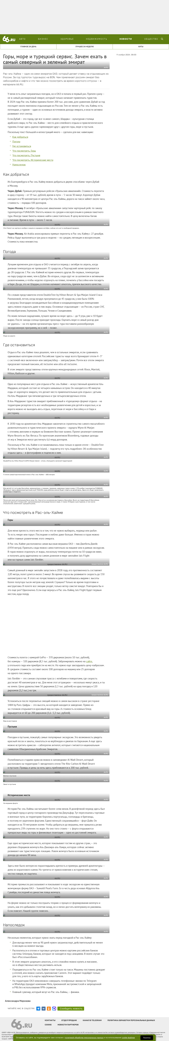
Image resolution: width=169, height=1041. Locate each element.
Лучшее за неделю (84, 46)
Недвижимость (96, 39)
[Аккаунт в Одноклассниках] (49, 1009)
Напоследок (19, 164)
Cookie (48, 1025)
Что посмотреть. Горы (24, 150)
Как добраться (20, 137)
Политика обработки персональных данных (131, 1020)
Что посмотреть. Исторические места (32, 160)
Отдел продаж (69, 1020)
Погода (16, 141)
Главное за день (28, 46)
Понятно (147, 1038)
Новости (125, 39)
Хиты (140, 46)
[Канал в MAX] (54, 1009)
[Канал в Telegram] (38, 1009)
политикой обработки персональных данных (84, 1038)
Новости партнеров (68, 1025)
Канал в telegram (92, 1020)
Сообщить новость (71, 1008)
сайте (89, 661)
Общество (151, 39)
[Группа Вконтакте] (44, 1009)
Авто (22, 39)
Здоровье (67, 39)
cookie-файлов (128, 1038)
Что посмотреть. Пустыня (26, 155)
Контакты (50, 1020)
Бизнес (43, 39)
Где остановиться (21, 146)
